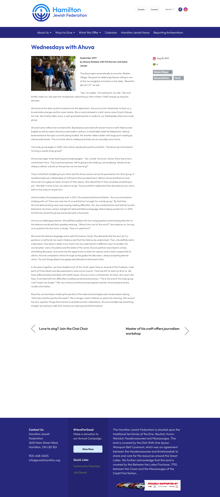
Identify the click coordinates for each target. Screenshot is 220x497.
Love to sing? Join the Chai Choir (63, 328)
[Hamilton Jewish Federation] (59, 13)
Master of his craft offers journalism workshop (152, 330)
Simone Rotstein (162, 78)
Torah (179, 78)
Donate (141, 9)
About (43, 32)
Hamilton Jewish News (135, 32)
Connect (154, 9)
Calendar (111, 32)
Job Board (80, 472)
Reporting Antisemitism (168, 32)
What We (88, 32)
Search (168, 9)
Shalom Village (163, 72)
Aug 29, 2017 (163, 58)
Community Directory (86, 466)
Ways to (63, 32)
